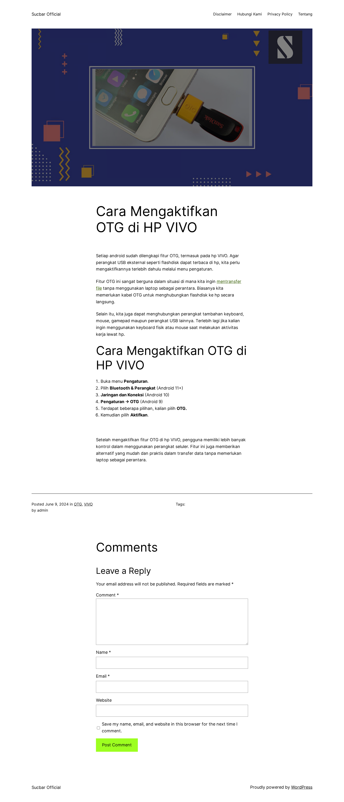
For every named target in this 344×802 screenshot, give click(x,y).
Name (103, 652)
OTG (78, 504)
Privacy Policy (280, 14)
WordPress (301, 787)
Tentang (305, 14)
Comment (107, 594)
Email (103, 676)
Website (104, 700)
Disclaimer (222, 14)
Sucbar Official (46, 14)
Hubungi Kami (249, 14)
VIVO (88, 504)
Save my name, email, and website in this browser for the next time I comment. (170, 727)
